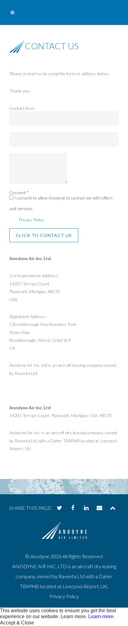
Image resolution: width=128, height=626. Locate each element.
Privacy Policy (31, 219)
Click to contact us (44, 235)
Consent (19, 192)
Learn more (100, 616)
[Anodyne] (64, 536)
